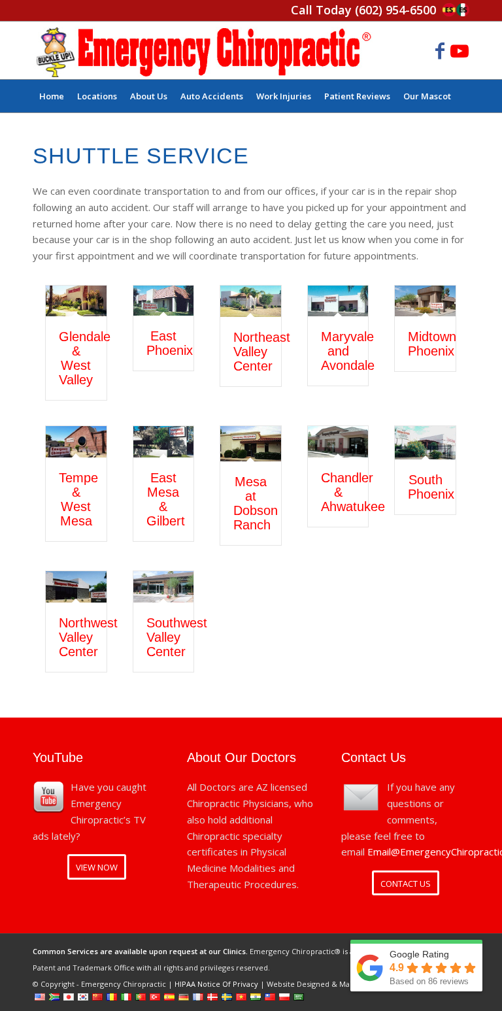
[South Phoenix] (425, 442)
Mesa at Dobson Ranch (255, 503)
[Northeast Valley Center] (250, 301)
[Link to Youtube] (459, 50)
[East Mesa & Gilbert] (163, 441)
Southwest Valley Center (176, 637)
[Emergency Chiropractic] (204, 50)
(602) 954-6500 (395, 10)
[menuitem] (52, 96)
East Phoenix (169, 343)
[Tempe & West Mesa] (76, 441)
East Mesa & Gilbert (165, 499)
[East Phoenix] (163, 301)
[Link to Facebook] (440, 50)
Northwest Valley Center (88, 637)
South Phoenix (431, 486)
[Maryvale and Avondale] (338, 301)
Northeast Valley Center (261, 351)
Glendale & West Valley (84, 358)
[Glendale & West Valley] (76, 301)
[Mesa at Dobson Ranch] (250, 443)
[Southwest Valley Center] (163, 587)
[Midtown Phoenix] (425, 301)
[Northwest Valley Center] (76, 587)
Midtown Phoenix (432, 343)
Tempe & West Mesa (78, 499)
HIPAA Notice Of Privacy (216, 984)
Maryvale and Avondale (348, 351)
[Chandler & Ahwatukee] (338, 441)
